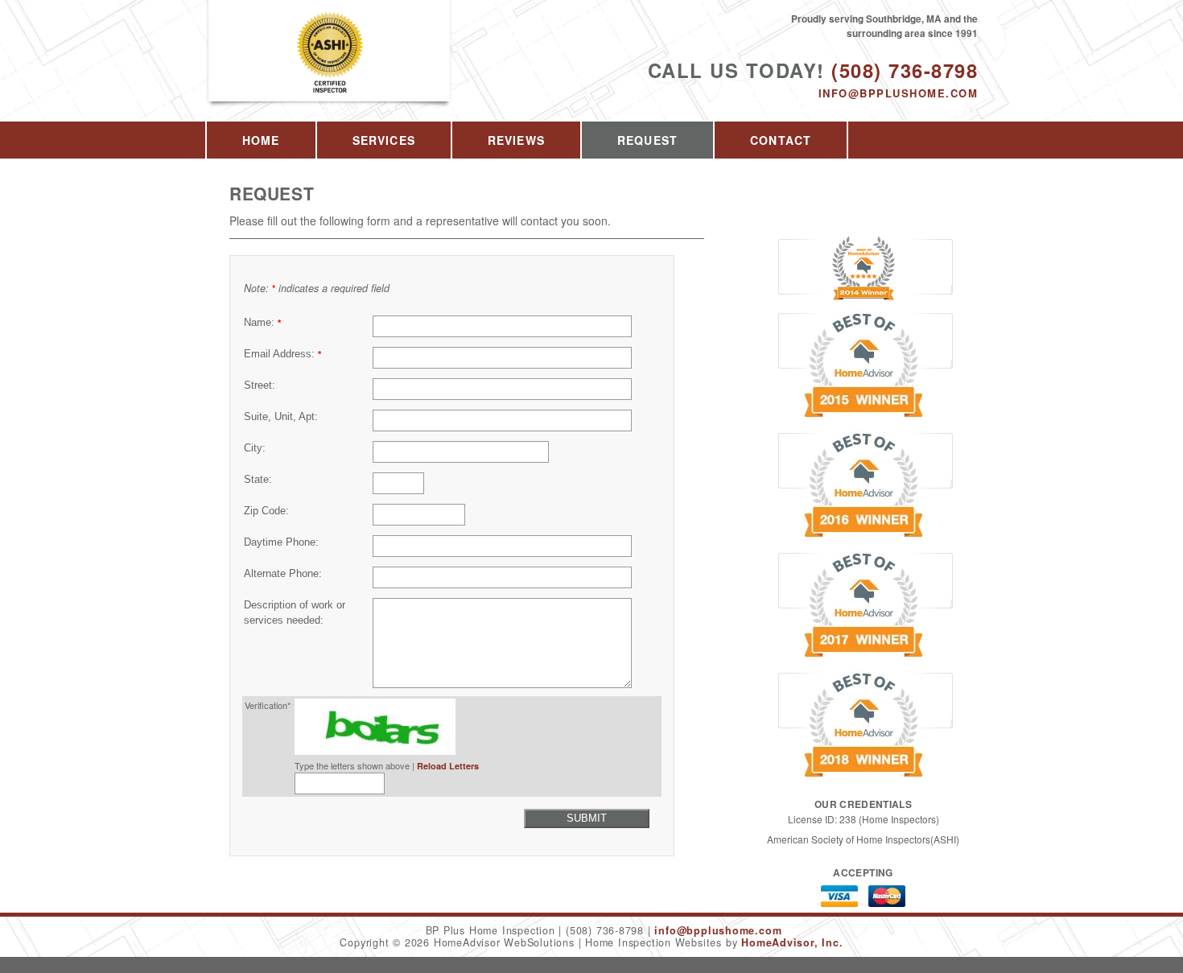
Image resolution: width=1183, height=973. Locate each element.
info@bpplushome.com (898, 93)
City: (255, 448)
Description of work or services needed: (294, 613)
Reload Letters (448, 766)
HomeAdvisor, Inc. (792, 942)
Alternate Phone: (283, 573)
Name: (262, 322)
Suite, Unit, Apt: (281, 417)
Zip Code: (266, 511)
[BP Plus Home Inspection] (330, 69)
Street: (259, 385)
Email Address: (282, 354)
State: (258, 479)
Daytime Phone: (281, 542)
